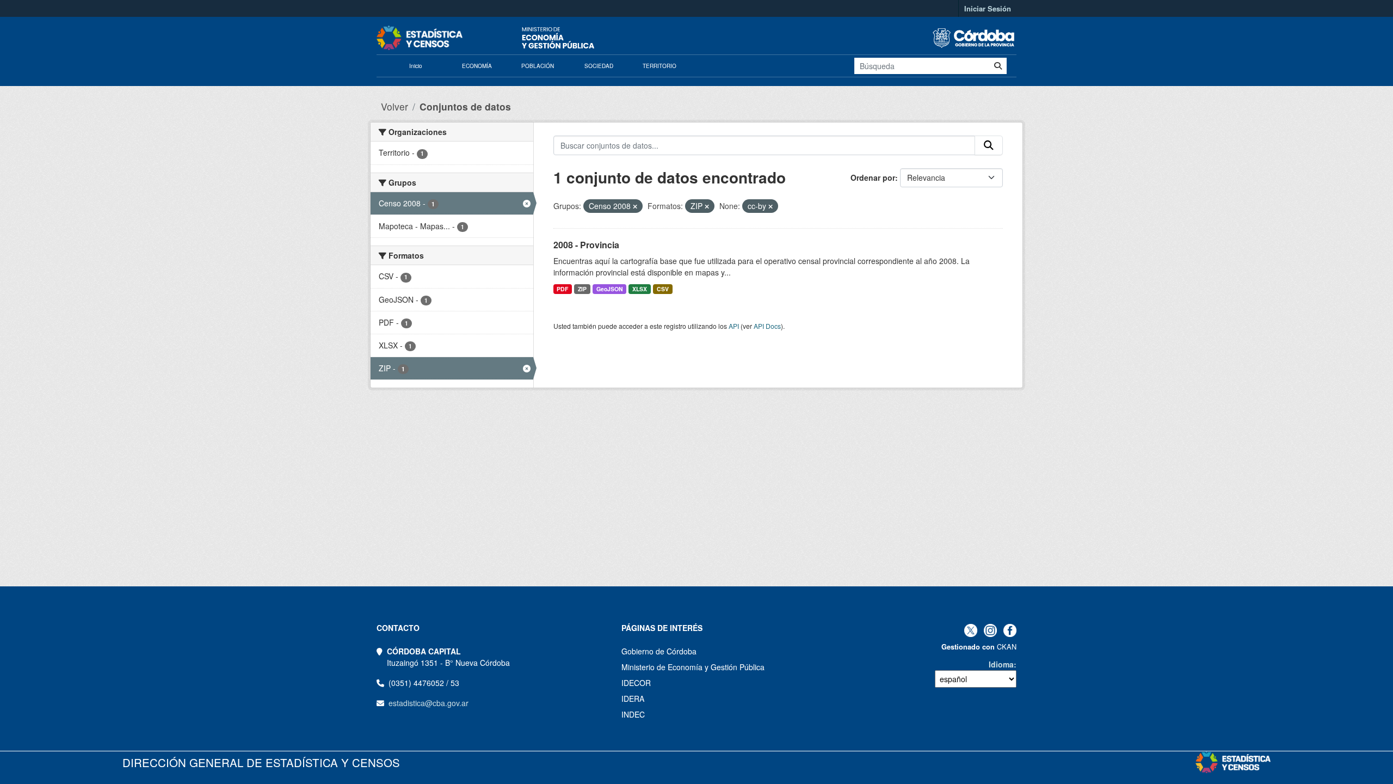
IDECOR (636, 682)
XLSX (639, 289)
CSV (663, 289)
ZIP (582, 289)
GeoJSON (609, 289)
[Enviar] (998, 66)
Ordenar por (872, 177)
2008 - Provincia (586, 244)
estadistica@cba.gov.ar (429, 702)
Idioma (1001, 664)
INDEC (633, 714)
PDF (562, 289)
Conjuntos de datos (465, 106)
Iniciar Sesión (987, 8)
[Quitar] (635, 206)
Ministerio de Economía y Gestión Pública (693, 666)
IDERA (632, 698)
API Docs (767, 325)
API (734, 325)
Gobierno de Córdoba (658, 651)
